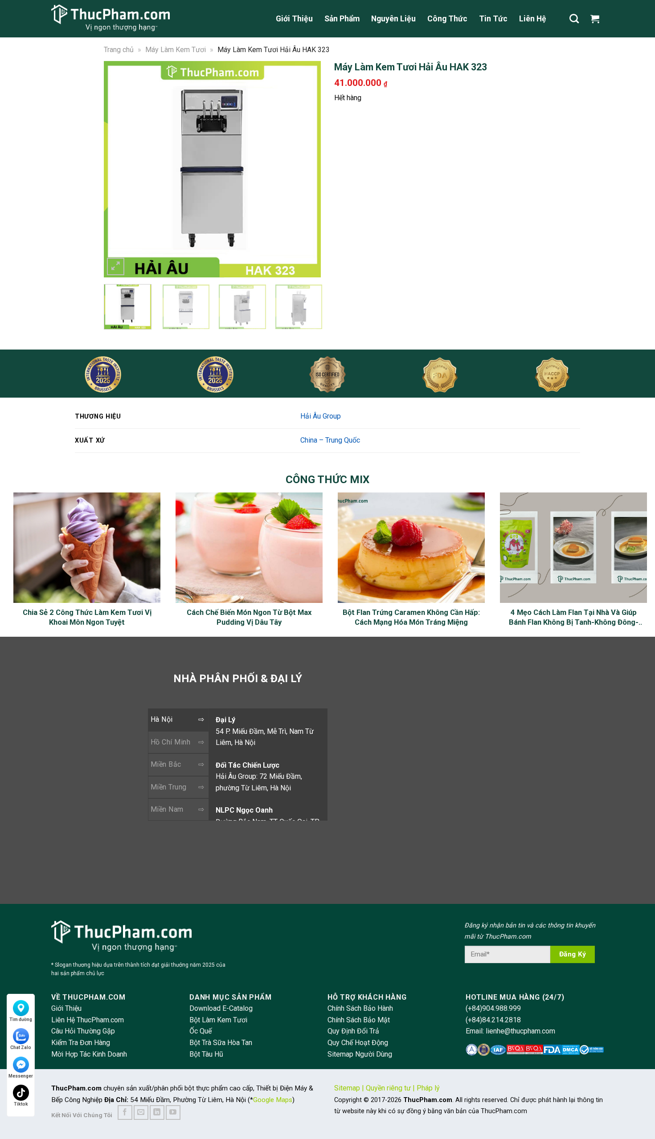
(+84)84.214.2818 (493, 1020)
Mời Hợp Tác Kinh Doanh (89, 1054)
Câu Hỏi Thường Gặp (83, 1031)
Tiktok (21, 1104)
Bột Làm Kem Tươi (218, 1020)
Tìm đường (20, 1019)
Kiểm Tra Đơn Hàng (80, 1042)
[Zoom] (115, 266)
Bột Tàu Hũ (206, 1054)
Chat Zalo (20, 1047)
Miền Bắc (166, 764)
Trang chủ (119, 49)
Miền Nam (167, 809)
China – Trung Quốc (330, 440)
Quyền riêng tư (388, 1088)
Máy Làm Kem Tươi (175, 49)
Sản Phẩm (342, 18)
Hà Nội (162, 719)
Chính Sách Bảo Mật (359, 1020)
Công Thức (447, 18)
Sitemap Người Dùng (360, 1054)
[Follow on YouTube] (173, 1112)
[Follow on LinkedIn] (157, 1112)
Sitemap (347, 1088)
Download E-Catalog (221, 1008)
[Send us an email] (141, 1112)
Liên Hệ (532, 18)
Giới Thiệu (294, 18)
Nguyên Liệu (393, 18)
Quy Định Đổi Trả (353, 1031)
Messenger (20, 1076)
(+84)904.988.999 (493, 1008)
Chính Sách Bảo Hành (360, 1008)
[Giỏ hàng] (597, 18)
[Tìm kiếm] (574, 18)
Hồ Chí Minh (170, 742)
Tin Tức (493, 18)
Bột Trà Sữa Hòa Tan (220, 1042)
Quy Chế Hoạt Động (358, 1042)
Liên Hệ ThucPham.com (87, 1020)
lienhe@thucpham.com (520, 1031)
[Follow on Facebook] (125, 1112)
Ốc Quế (200, 1031)
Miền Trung (169, 787)
